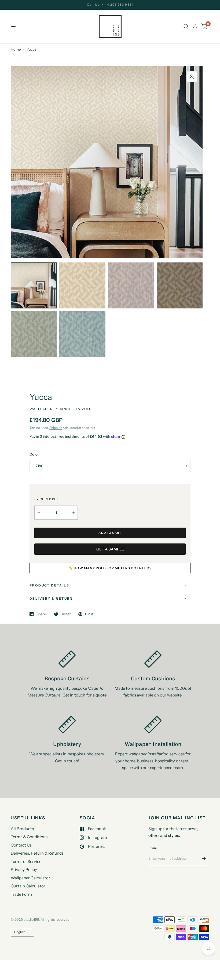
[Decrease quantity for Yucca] (39, 512)
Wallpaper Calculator (30, 877)
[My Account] (194, 26)
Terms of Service (26, 861)
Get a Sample (110, 549)
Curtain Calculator (28, 885)
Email (152, 848)
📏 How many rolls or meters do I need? (110, 568)
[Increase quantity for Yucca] (73, 512)
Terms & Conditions (29, 836)
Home (16, 49)
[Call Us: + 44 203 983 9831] (110, 4)
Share (41, 614)
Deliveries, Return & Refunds (37, 853)
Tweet (66, 614)
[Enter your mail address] (204, 858)
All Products (22, 828)
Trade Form (21, 894)
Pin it (89, 614)
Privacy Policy (24, 869)
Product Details (49, 585)
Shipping (55, 428)
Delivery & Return (51, 598)
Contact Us (21, 845)
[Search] (186, 26)
